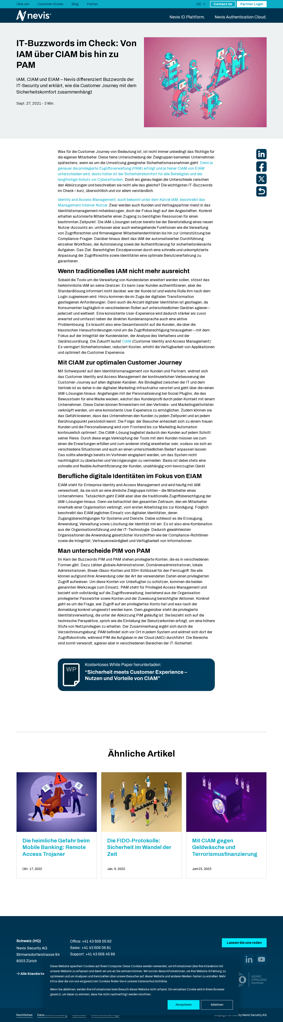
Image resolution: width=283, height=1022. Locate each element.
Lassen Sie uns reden (244, 942)
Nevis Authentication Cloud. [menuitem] (241, 17)
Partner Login (251, 4)
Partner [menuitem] (92, 4)
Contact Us (223, 4)
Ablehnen (217, 1004)
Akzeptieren (183, 1004)
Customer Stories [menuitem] (50, 4)
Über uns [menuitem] (22, 4)
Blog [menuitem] (75, 4)
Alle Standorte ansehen (40, 973)
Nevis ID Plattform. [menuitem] (187, 17)
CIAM (126, 341)
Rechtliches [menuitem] (24, 1015)
